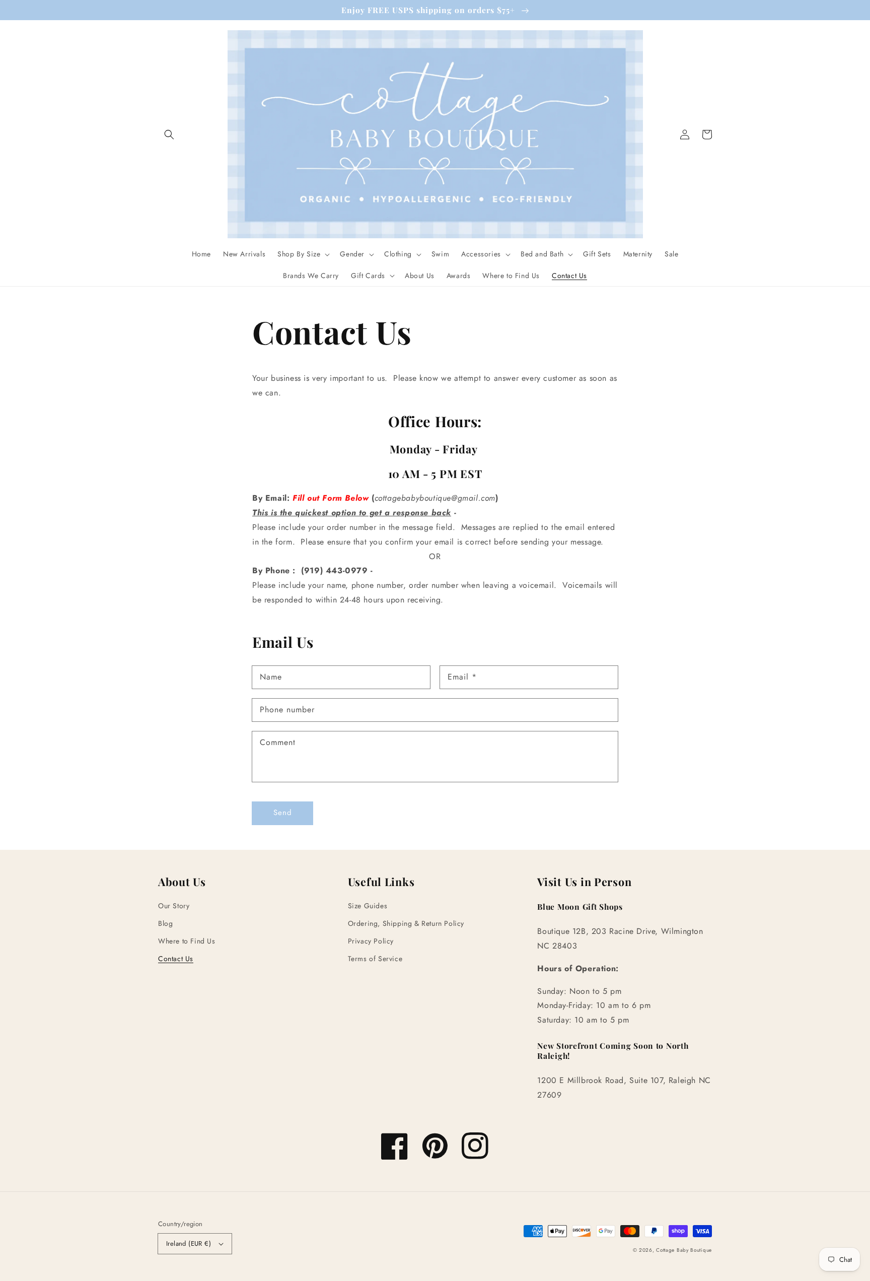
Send (282, 812)
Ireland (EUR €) (188, 1243)
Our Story (173, 906)
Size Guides (368, 906)
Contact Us (175, 959)
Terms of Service (375, 959)
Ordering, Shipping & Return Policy (406, 923)
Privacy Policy (371, 941)
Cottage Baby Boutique (684, 1250)
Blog (165, 923)
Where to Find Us (186, 941)
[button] (169, 134)
